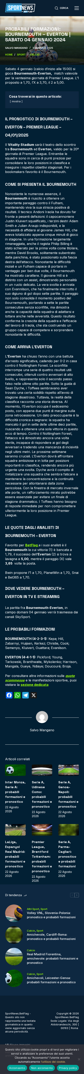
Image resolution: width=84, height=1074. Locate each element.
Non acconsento (42, 1068)
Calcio (31, 930)
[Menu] (76, 8)
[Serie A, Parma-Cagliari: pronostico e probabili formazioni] (68, 830)
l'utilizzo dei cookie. (53, 1061)
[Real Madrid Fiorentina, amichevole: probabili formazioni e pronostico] (14, 956)
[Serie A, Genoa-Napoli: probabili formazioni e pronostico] (68, 770)
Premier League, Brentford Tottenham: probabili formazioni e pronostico (42, 856)
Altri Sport (33, 909)
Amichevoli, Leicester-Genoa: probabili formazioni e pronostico (51, 980)
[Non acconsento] (79, 1059)
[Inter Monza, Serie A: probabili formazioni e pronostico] (15, 770)
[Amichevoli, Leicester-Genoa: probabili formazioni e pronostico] (14, 978)
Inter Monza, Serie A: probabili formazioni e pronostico (15, 792)
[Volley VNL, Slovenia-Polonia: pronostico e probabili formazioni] (14, 913)
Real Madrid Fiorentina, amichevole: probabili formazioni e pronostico (52, 958)
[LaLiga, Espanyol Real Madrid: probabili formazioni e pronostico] (15, 830)
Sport (44, 909)
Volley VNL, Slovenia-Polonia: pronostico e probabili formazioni (51, 915)
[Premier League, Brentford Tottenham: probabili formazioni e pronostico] (42, 830)
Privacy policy (68, 1068)
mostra (16, 101)
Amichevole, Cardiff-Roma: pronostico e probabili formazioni (51, 937)
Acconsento (17, 1068)
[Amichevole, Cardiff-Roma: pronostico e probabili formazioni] (14, 935)
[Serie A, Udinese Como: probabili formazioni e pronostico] (42, 770)
